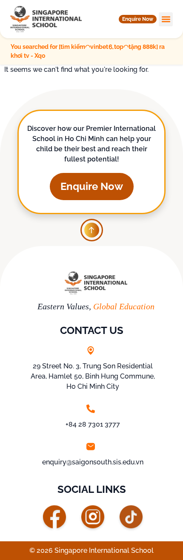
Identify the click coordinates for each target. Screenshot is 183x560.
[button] (138, 19)
